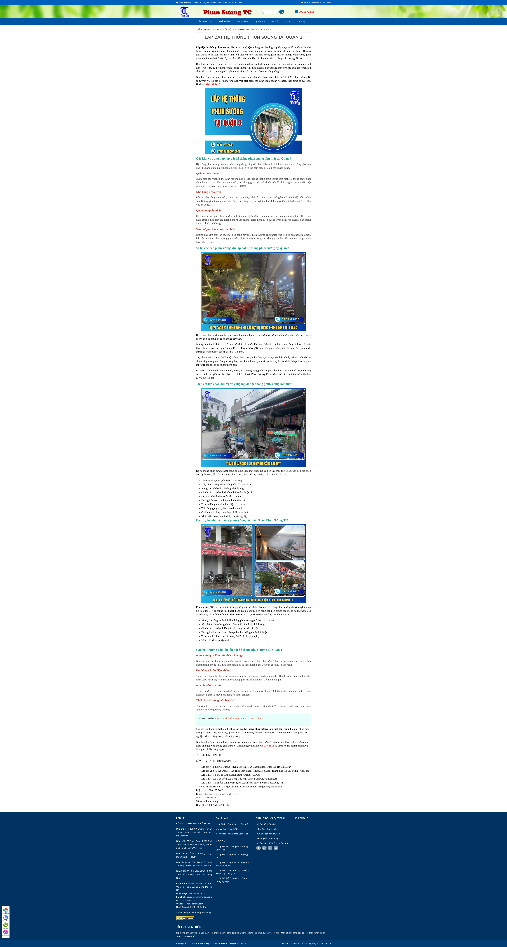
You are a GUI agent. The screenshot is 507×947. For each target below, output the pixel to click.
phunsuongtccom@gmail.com (317, 2)
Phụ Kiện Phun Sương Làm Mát (232, 833)
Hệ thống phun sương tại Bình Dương (229, 932)
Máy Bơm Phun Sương (228, 829)
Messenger (5, 935)
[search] (281, 12)
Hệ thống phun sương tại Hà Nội (263, 932)
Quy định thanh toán (267, 829)
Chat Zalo (6, 921)
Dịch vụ (217, 29)
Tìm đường (5, 914)
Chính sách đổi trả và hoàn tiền (272, 843)
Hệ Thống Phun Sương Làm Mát (233, 824)
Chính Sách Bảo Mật (267, 824)
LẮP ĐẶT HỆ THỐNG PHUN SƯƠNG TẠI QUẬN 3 (247, 29)
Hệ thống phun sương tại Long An (192, 932)
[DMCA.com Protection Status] (185, 918)
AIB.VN (243, 943)
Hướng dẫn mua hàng (268, 838)
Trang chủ (205, 29)
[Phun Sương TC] (184, 12)
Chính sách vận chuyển (268, 833)
